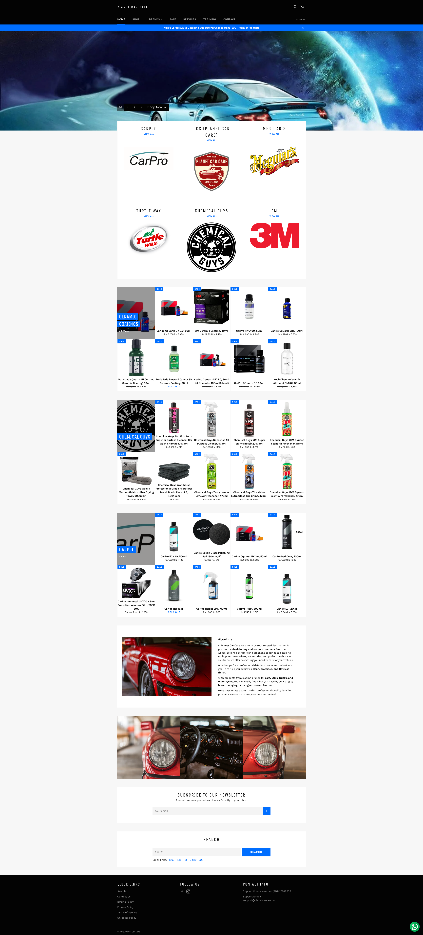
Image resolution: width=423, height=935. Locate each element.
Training (209, 19)
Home (121, 19)
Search (256, 851)
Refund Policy (125, 901)
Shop (136, 19)
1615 (179, 859)
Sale (173, 19)
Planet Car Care (132, 7)
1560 (171, 859)
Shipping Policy (126, 917)
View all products (162, 114)
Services (189, 19)
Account (301, 19)
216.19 (193, 859)
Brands (155, 19)
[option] (211, 81)
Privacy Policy (125, 907)
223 (201, 859)
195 (186, 859)
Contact (229, 19)
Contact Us (124, 896)
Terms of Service (127, 912)
